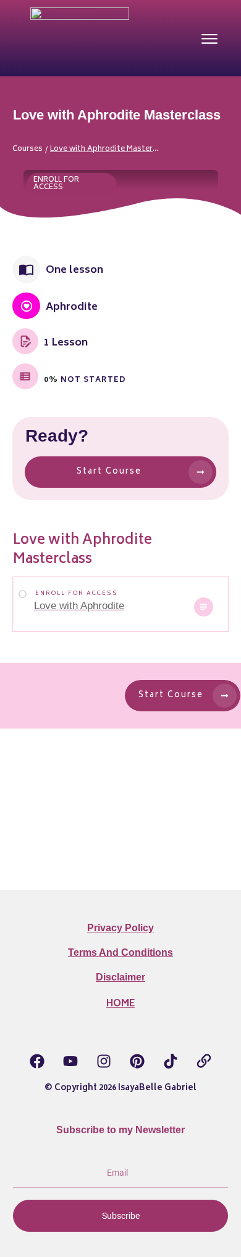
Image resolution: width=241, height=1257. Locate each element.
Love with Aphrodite (79, 606)
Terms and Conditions (120, 952)
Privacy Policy (120, 928)
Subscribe (121, 1216)
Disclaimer (120, 977)
